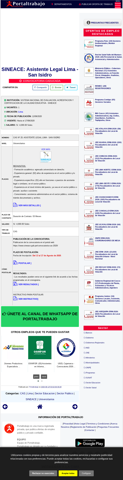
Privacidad (68, 423)
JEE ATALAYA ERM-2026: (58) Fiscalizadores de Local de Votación (108, 131)
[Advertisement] (40, 39)
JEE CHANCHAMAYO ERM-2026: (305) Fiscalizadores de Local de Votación (107, 199)
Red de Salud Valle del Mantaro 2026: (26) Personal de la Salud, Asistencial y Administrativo (108, 57)
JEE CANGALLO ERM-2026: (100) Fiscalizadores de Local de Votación (107, 213)
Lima (20, 112)
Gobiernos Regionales (95, 343)
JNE (87, 353)
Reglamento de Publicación (84, 427)
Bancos (89, 333)
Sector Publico (65, 393)
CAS (22, 393)
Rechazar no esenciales (43, 473)
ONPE (88, 368)
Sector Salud (91, 388)
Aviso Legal (79, 423)
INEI (87, 348)
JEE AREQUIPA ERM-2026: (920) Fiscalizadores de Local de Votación (107, 314)
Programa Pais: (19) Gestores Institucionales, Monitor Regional (108, 43)
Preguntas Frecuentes (108, 427)
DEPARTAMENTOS (63, 4)
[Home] (40, 408)
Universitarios (46, 399)
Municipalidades (92, 363)
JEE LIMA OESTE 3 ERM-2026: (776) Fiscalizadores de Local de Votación (108, 185)
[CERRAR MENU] (118, 5)
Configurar (86, 473)
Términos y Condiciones (98, 423)
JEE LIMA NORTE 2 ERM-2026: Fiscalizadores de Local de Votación (108, 172)
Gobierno (90, 338)
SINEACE (31, 399)
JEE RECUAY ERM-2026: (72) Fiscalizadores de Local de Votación (107, 269)
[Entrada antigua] (74, 408)
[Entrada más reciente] (5, 408)
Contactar (89, 430)
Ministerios (90, 358)
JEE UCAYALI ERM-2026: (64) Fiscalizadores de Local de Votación (107, 226)
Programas (90, 373)
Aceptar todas (68, 473)
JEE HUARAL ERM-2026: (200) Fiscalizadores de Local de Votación (108, 144)
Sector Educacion (45, 393)
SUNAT (89, 378)
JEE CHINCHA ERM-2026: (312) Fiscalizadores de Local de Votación (107, 158)
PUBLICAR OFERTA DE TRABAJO (97, 4)
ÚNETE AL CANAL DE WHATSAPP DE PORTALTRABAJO (42, 316)
